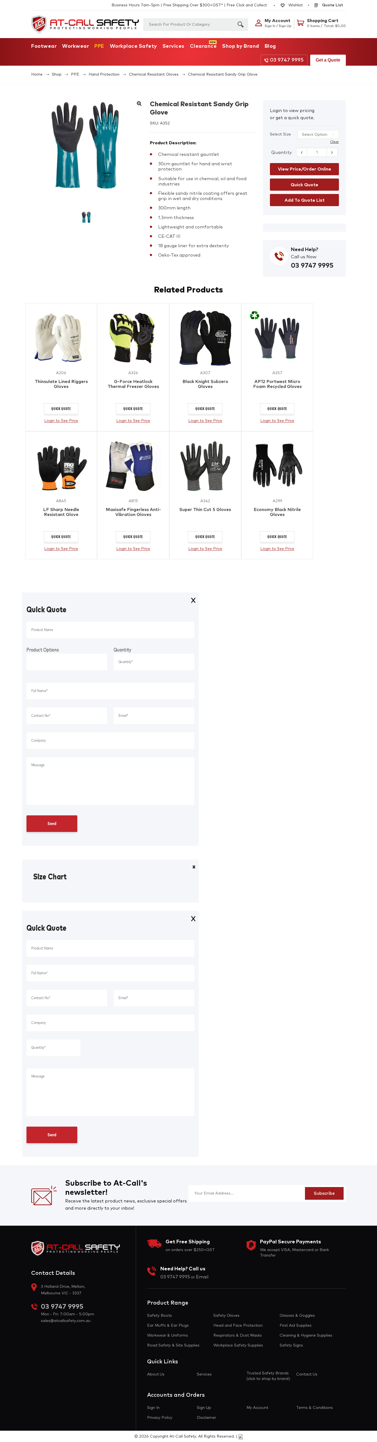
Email (202, 1277)
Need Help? (304, 249)
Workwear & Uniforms (167, 1335)
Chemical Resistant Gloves (154, 74)
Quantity (281, 152)
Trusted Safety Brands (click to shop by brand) (268, 1376)
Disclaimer (206, 1418)
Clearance (203, 46)
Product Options (42, 650)
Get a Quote (328, 60)
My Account (257, 1408)
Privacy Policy (159, 1418)
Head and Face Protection (238, 1325)
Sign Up (204, 1408)
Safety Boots (159, 1316)
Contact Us (306, 1374)
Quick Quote (61, 408)
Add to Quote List (305, 200)
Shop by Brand (240, 46)
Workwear (75, 46)
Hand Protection (104, 74)
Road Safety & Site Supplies (173, 1345)
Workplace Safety (133, 46)
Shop (57, 74)
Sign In (153, 1408)
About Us (155, 1374)
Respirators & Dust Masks (237, 1335)
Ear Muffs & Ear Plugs (168, 1325)
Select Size (280, 134)
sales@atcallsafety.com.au (66, 1321)
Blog (270, 46)
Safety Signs (291, 1345)
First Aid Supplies (296, 1325)
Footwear (44, 46)
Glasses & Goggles (297, 1316)
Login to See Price (61, 421)
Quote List (332, 5)
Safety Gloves (226, 1316)
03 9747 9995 (287, 60)
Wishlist (295, 5)
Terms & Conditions (314, 1408)
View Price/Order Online (304, 169)
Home (37, 74)
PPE (99, 46)
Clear (334, 142)
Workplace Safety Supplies (238, 1345)
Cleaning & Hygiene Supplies (306, 1335)
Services (173, 46)
